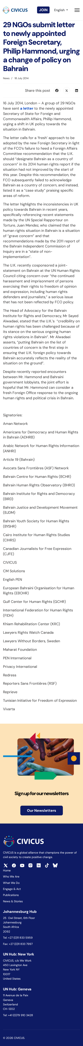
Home (7, 870)
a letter (26, 108)
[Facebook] (56, 90)
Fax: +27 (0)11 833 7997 (18, 944)
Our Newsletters (41, 810)
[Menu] (77, 10)
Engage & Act (12, 889)
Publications (11, 895)
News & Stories (13, 901)
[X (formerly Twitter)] (66, 90)
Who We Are (11, 876)
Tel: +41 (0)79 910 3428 (18, 1015)
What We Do (11, 883)
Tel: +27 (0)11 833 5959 (18, 937)
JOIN (43, 10)
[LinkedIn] (76, 90)
